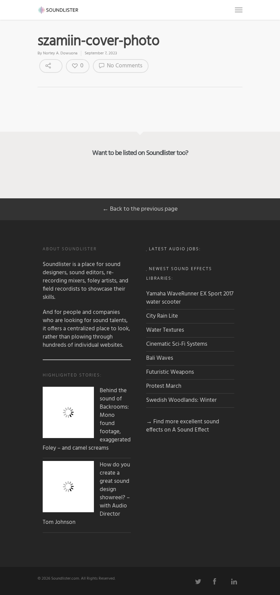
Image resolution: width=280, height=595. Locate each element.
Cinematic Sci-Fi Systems (176, 344)
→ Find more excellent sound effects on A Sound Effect (182, 426)
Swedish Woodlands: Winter (181, 400)
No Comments (124, 65)
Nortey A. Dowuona (60, 53)
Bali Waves (159, 358)
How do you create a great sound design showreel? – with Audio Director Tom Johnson (86, 494)
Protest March (163, 386)
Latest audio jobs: (175, 249)
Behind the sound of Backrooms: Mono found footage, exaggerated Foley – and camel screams (87, 419)
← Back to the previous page (140, 209)
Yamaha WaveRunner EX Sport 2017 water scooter (190, 298)
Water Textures (165, 330)
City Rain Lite (162, 316)
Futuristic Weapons (170, 372)
